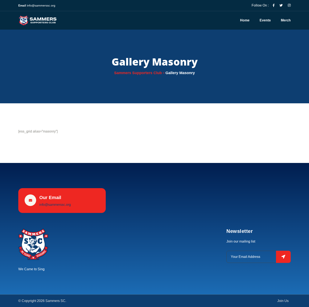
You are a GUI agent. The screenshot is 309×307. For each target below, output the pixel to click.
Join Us (283, 301)
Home (245, 20)
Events (265, 20)
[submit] (283, 257)
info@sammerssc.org (41, 5)
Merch (286, 20)
